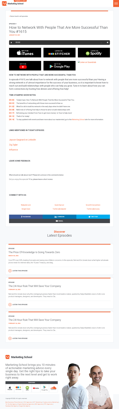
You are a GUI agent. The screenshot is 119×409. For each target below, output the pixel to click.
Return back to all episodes (19, 16)
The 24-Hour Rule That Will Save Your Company (34, 286)
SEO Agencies (39, 404)
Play (11, 42)
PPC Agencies (48, 404)
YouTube (36, 388)
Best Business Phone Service (13, 402)
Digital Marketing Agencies (26, 404)
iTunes (9, 388)
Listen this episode (19, 271)
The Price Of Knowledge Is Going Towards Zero (34, 252)
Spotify (27, 388)
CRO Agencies (27, 402)
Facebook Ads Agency (11, 406)
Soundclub (53, 388)
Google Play (44, 388)
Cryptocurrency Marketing (50, 402)
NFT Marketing (37, 402)
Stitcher (18, 388)
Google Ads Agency (24, 406)
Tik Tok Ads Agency (11, 404)
